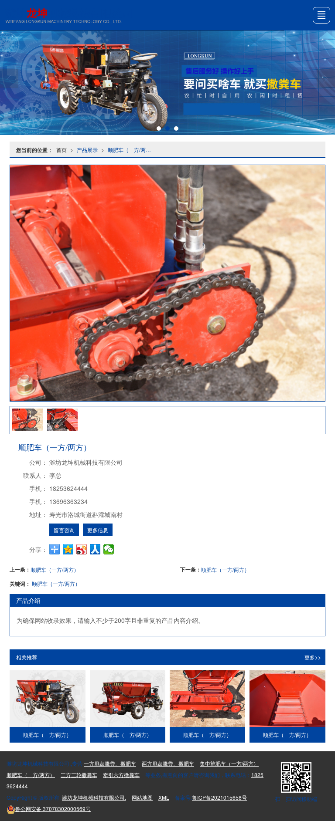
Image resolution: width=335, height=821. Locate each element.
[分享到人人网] (95, 549)
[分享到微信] (108, 549)
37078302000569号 (53, 808)
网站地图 (142, 797)
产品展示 (87, 149)
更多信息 (97, 530)
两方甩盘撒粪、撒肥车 (168, 763)
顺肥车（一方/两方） (131, 149)
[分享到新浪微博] (81, 549)
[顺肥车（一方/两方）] (47, 698)
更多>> (312, 657)
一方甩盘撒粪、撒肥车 (110, 763)
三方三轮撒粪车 (79, 774)
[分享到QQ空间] (68, 549)
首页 (61, 149)
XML (163, 797)
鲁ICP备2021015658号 (219, 797)
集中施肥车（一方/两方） (229, 763)
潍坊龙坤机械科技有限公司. (94, 797)
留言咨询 (64, 530)
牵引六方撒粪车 (121, 774)
